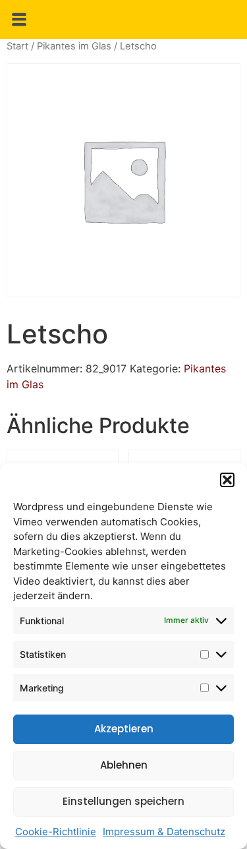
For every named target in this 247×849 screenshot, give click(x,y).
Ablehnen (124, 765)
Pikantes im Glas (74, 46)
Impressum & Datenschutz (164, 831)
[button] (227, 479)
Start (17, 46)
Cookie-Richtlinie (55, 831)
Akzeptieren (123, 729)
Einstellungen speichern (123, 801)
